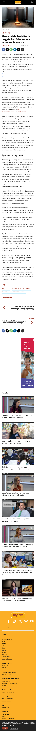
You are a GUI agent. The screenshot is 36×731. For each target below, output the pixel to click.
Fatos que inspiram (7, 659)
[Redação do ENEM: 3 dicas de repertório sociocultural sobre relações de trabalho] (18, 588)
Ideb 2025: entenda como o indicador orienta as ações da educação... (16, 494)
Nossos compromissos (8, 718)
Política (4, 641)
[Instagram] (14, 621)
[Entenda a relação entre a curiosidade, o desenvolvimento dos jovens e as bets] (18, 405)
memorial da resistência (21, 288)
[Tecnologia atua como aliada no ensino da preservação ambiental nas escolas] (18, 534)
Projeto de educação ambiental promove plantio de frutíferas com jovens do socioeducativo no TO (22, 308)
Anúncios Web (5, 665)
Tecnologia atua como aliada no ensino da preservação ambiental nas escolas (17, 545)
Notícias (8, 29)
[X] (7, 49)
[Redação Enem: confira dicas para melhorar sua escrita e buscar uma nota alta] (18, 457)
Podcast (4, 646)
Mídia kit (4, 668)
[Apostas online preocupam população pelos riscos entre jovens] (18, 431)
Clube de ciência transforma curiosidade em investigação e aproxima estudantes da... (17, 572)
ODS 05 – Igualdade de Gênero (13, 292)
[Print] (22, 49)
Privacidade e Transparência (9, 683)
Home (3, 29)
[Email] (18, 49)
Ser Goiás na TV (5, 396)
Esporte (4, 644)
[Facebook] (3, 49)
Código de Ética (6, 681)
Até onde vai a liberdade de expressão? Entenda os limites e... (16, 519)
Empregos (4, 654)
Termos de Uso (6, 685)
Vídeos (3, 648)
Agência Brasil (7, 45)
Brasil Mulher (21, 112)
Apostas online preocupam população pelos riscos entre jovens (16, 442)
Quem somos (5, 714)
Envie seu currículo (6, 674)
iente (6, 716)
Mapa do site (5, 707)
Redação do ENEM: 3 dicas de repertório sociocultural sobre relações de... (17, 599)
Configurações (14, 728)
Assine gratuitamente (8, 692)
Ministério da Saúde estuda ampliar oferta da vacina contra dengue (14, 322)
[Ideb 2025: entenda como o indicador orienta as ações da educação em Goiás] (18, 483)
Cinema (4, 652)
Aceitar (5, 728)
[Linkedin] (15, 49)
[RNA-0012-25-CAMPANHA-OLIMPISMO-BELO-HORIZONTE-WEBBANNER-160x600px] (27, 387)
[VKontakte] (25, 621)
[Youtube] (31, 621)
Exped (3, 716)
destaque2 (6, 288)
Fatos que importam (7, 639)
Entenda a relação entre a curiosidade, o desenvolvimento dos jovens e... (17, 416)
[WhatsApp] (11, 49)
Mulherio (11, 112)
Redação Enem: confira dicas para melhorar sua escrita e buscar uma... (15, 468)
